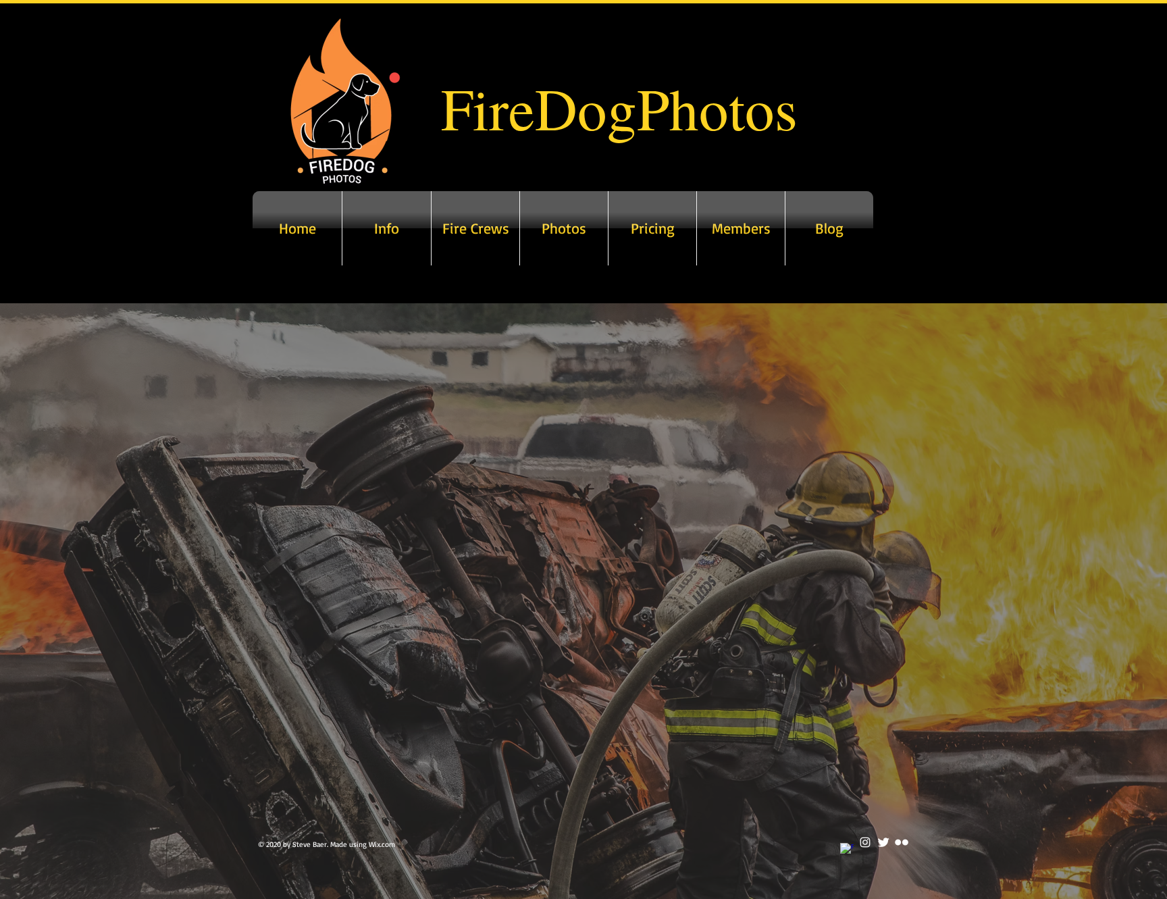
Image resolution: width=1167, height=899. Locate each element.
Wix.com (382, 844)
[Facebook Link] (847, 849)
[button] (564, 228)
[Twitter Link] (883, 842)
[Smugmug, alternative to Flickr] (901, 842)
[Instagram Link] (865, 842)
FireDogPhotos (619, 107)
